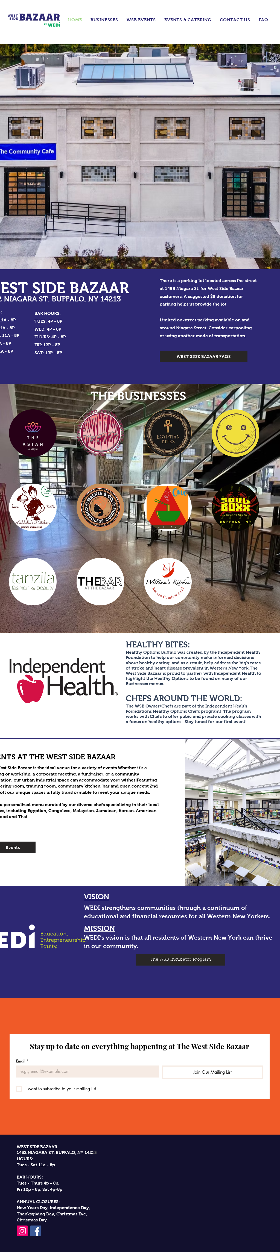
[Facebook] (35, 1231)
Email (22, 1061)
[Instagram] (22, 1231)
